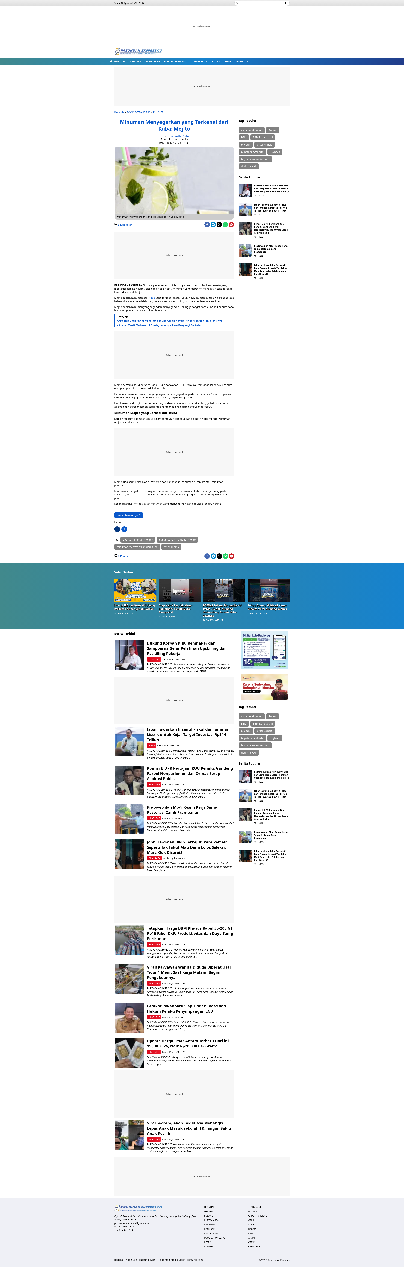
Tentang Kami (195, 1259)
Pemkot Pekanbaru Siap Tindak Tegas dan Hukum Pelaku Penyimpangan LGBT (186, 1008)
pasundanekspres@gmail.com (132, 1223)
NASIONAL (154, 659)
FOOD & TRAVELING (175, 61)
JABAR (152, 745)
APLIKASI (253, 1211)
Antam (272, 130)
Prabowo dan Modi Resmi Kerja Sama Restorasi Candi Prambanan (271, 248)
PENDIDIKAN (153, 61)
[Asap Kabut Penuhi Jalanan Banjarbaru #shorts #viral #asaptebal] (180, 590)
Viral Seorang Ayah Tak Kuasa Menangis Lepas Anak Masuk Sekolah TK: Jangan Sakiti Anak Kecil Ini (189, 1128)
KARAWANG (210, 1224)
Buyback (275, 152)
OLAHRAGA (154, 858)
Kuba (152, 298)
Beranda (119, 112)
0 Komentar (124, 225)
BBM (244, 137)
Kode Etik (131, 1259)
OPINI (228, 61)
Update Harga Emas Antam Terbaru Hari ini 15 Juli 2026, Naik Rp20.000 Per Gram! (188, 1043)
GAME (251, 1220)
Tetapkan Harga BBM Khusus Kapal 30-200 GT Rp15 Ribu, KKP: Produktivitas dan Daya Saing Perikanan (190, 933)
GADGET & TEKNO (257, 1215)
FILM (250, 1233)
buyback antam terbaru (255, 159)
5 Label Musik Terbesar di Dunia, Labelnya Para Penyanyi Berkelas (160, 325)
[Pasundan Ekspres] (138, 51)
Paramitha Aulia (179, 136)
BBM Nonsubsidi (263, 137)
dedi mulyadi (248, 166)
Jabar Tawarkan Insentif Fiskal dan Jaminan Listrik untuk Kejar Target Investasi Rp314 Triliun (271, 207)
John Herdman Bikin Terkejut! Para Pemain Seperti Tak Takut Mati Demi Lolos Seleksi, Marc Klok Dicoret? (270, 269)
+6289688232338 (124, 1230)
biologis (246, 144)
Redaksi (119, 1259)
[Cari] (285, 3)
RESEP (207, 1242)
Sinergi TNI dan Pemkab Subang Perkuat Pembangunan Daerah (134, 607)
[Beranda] (111, 61)
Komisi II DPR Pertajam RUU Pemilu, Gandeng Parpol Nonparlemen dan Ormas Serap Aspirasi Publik (271, 228)
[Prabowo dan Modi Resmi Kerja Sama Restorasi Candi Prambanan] (245, 250)
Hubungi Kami (147, 1259)
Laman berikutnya (127, 515)
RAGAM (252, 1228)
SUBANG (208, 1215)
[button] (135, 61)
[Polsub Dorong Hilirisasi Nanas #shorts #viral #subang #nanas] (269, 590)
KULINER (158, 112)
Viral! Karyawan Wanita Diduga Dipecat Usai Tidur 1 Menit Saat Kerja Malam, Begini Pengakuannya (189, 972)
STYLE (215, 61)
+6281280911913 (124, 1226)
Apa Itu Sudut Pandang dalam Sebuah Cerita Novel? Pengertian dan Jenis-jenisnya (170, 320)
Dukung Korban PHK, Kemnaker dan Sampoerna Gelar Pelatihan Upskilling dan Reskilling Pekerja (271, 188)
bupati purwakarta (252, 152)
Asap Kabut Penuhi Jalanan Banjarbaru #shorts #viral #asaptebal (176, 609)
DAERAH (134, 61)
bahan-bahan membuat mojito (177, 539)
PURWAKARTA (211, 1220)
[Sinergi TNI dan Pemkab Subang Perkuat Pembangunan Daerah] (135, 590)
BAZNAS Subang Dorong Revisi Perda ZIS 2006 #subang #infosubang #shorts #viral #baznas (222, 611)
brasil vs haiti (265, 144)
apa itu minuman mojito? (138, 539)
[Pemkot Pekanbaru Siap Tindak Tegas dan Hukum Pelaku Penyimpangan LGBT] (129, 1018)
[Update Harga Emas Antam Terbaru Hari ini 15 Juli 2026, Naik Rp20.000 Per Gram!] (129, 1053)
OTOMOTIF (242, 61)
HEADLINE (119, 61)
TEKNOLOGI (198, 61)
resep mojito (171, 547)
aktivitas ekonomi (251, 130)
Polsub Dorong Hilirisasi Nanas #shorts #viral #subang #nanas (267, 607)
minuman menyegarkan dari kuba (137, 547)
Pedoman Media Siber (171, 1259)
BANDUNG (209, 1228)
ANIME (251, 1237)
